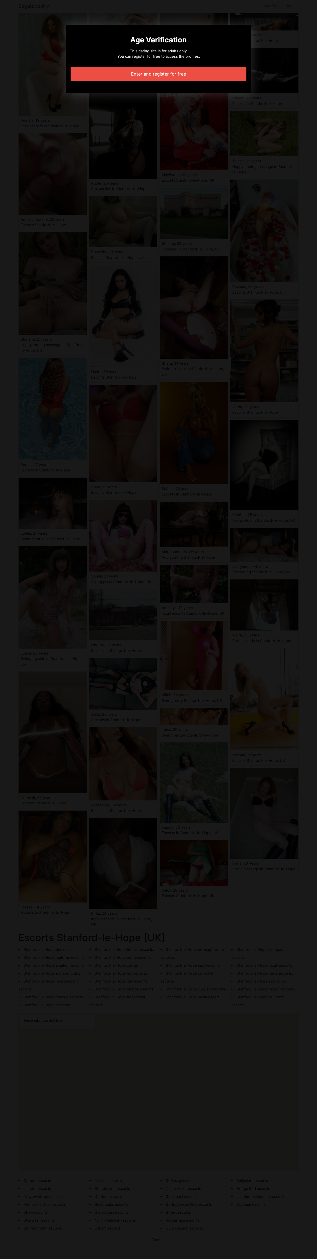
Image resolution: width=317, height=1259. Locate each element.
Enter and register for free (158, 74)
